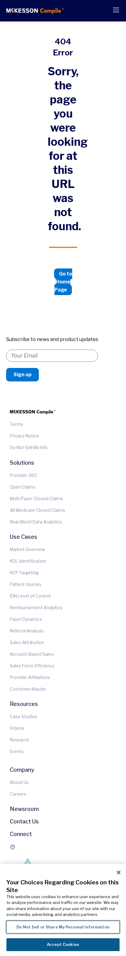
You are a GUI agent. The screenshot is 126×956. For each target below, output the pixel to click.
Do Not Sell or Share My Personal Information (63, 926)
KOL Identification (28, 561)
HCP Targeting (24, 572)
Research (19, 739)
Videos (17, 728)
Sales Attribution (27, 642)
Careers (18, 794)
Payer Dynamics (26, 619)
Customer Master (28, 689)
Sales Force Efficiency (32, 665)
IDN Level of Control (30, 596)
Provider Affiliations (30, 677)
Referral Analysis (26, 630)
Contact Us (24, 821)
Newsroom (24, 809)
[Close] (118, 872)
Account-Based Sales (32, 654)
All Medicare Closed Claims (37, 510)
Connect (21, 834)
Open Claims (22, 487)
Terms (16, 424)
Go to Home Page (63, 282)
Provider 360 (23, 475)
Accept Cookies (63, 944)
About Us (19, 782)
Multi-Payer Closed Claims (36, 498)
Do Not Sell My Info (29, 447)
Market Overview (27, 549)
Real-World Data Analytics (36, 521)
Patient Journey (25, 584)
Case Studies (23, 716)
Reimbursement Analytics (36, 607)
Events (17, 751)
